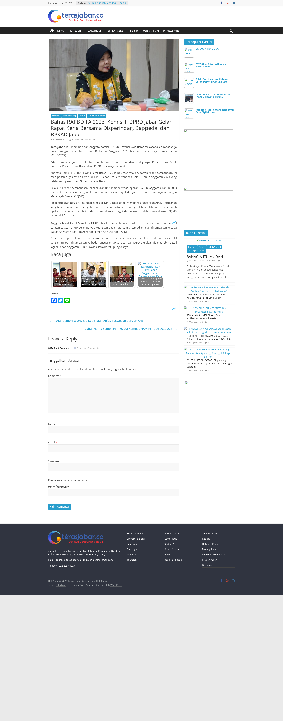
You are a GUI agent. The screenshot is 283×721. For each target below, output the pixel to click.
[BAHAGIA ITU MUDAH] (209, 240)
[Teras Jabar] (51, 30)
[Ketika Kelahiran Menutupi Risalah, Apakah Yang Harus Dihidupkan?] (208, 287)
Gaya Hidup (95, 30)
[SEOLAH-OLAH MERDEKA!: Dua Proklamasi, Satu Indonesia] (208, 308)
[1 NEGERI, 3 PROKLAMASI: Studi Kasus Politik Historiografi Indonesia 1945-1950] (208, 328)
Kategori (75, 30)
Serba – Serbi (116, 30)
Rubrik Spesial (150, 30)
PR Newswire (171, 30)
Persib (134, 30)
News (60, 30)
